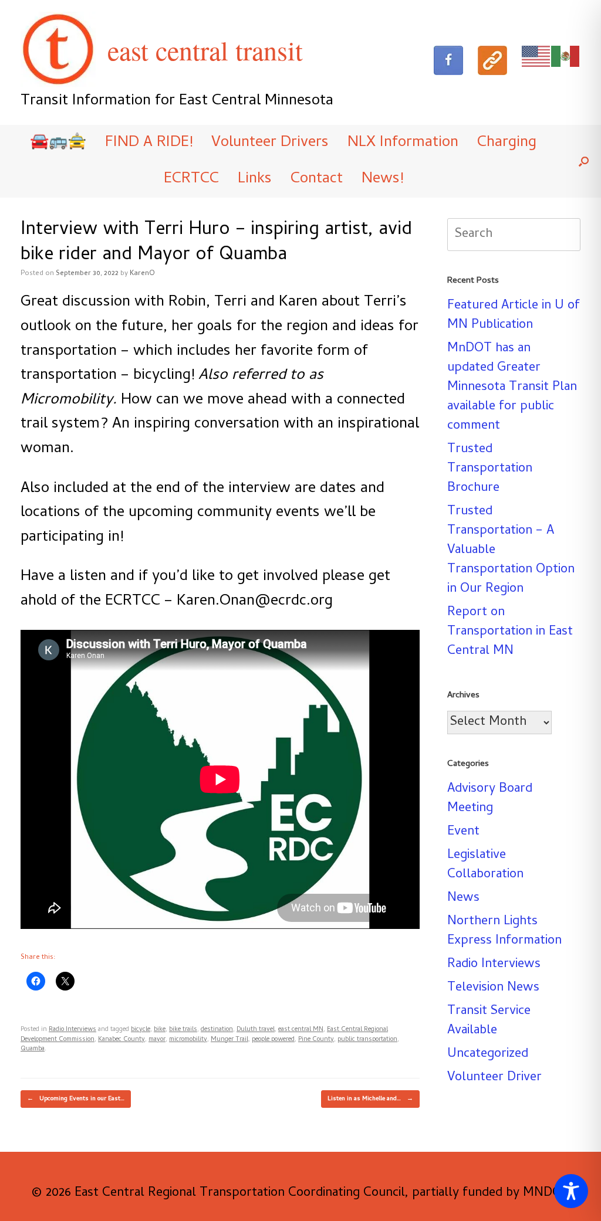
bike (160, 1030)
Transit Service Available (489, 1021)
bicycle (140, 1030)
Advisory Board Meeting (489, 799)
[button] (583, 161)
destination (217, 1030)
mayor (157, 1040)
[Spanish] (565, 56)
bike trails (183, 1030)
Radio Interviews (72, 1030)
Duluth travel (256, 1030)
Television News (493, 988)
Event (463, 832)
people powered (273, 1040)
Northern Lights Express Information (504, 931)
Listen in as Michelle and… (370, 1099)
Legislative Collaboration (485, 865)
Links (255, 179)
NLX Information (402, 143)
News (463, 898)
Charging (506, 143)
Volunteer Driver (494, 1077)
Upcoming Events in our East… (75, 1099)
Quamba (33, 1049)
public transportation (367, 1040)
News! (382, 179)
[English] (536, 56)
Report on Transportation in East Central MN (510, 632)
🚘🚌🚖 (58, 143)
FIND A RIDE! (149, 143)
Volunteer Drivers (270, 143)
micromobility (188, 1040)
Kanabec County (121, 1040)
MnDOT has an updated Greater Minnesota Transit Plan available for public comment (512, 387)
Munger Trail (229, 1040)
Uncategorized (487, 1054)
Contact (317, 179)
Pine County (316, 1040)
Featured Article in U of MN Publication (513, 316)
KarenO (142, 274)
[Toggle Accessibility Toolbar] (571, 1191)
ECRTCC (191, 179)
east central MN (300, 1030)
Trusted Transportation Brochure (489, 469)
